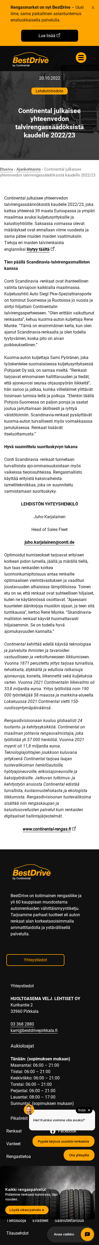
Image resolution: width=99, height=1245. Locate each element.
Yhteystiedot (35, 959)
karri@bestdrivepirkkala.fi (34, 1030)
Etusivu (6, 169)
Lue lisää (47, 35)
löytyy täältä (38, 249)
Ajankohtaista (28, 169)
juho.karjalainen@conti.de (49, 542)
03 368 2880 (22, 1024)
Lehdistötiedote (49, 91)
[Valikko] (81, 57)
